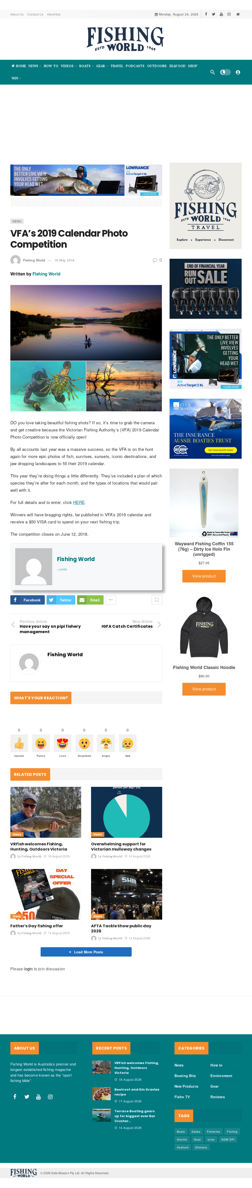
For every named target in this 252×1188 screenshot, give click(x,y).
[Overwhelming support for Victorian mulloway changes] (126, 812)
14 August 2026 (139, 856)
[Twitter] (214, 14)
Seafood (183, 1147)
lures (211, 1139)
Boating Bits (185, 1075)
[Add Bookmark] (156, 600)
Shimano (201, 1147)
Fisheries (213, 1131)
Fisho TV (182, 1096)
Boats (181, 1131)
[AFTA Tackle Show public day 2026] (126, 894)
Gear (17, 916)
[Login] (238, 72)
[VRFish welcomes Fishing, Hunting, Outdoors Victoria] (45, 812)
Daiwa (196, 1131)
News (17, 221)
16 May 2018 (65, 260)
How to (216, 1065)
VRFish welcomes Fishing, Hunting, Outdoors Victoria (38, 846)
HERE (79, 502)
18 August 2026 (58, 856)
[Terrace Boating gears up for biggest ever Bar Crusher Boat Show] (101, 1115)
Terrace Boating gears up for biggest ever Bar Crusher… (134, 1116)
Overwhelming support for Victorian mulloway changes (121, 846)
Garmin (182, 1139)
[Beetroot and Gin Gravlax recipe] (101, 1093)
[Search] (212, 72)
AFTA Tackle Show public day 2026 (121, 928)
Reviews (217, 1096)
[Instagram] (229, 14)
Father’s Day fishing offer (36, 926)
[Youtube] (221, 14)
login (28, 969)
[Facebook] (206, 14)
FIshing (232, 1131)
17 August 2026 (130, 1101)
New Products (186, 1086)
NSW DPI (228, 1139)
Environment (221, 1075)
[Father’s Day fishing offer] (45, 894)
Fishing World (34, 260)
